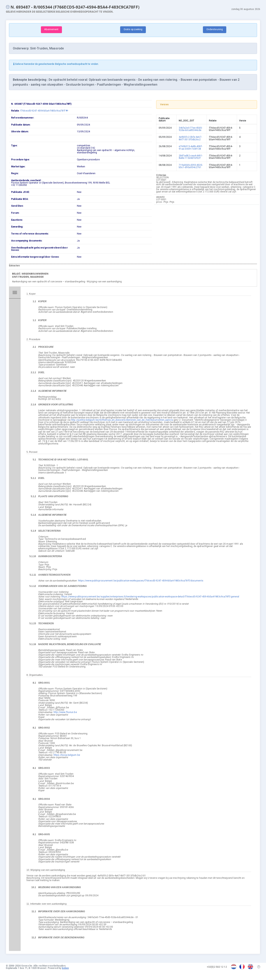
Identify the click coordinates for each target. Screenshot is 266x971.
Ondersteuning (214, 29)
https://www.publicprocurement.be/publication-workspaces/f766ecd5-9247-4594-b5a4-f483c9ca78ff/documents (140, 580)
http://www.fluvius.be (65, 712)
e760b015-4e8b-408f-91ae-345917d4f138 (190, 147)
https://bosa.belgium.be (67, 755)
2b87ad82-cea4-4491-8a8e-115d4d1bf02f (191, 156)
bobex (65, 968)
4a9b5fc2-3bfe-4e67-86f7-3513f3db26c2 (190, 138)
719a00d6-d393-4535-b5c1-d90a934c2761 (191, 166)
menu (15, 292)
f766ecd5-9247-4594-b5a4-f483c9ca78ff (43, 110)
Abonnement (51, 29)
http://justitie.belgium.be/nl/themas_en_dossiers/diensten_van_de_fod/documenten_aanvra (122, 420)
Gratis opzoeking (133, 29)
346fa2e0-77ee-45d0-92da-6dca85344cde (190, 129)
